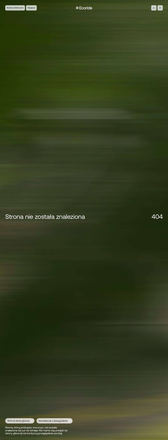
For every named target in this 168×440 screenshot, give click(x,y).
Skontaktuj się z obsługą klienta (53, 421)
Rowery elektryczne (15, 8)
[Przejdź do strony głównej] (84, 7)
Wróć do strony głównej (18, 421)
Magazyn (31, 8)
